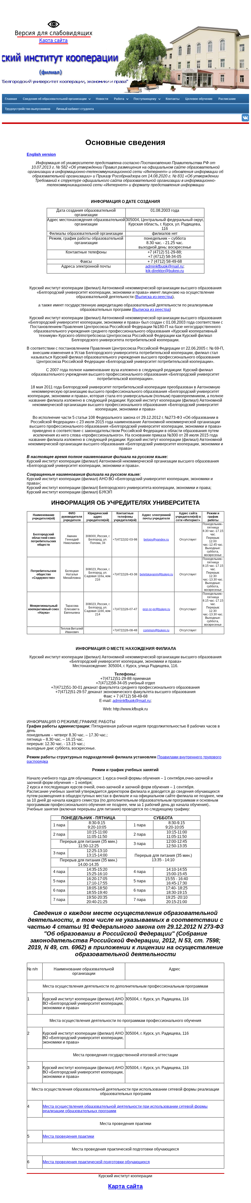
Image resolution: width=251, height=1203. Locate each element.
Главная (11, 99)
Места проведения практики (68, 1136)
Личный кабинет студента (75, 109)
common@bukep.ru (156, 630)
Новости (102, 99)
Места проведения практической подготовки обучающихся (96, 1162)
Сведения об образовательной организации (55, 99)
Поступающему (145, 99)
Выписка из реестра (154, 297)
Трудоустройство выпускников (27, 109)
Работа (119, 99)
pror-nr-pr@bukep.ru (156, 609)
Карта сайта (53, 40)
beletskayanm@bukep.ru (156, 574)
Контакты (172, 99)
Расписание (227, 99)
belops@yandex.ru (156, 539)
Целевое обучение (199, 99)
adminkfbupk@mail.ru (164, 266)
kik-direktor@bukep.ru (165, 271)
